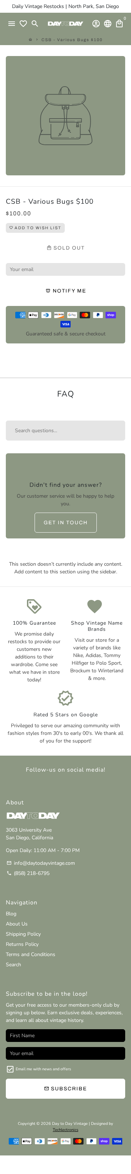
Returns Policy (22, 944)
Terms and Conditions (30, 954)
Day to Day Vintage (70, 1123)
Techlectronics (65, 1130)
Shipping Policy (23, 934)
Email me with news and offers (43, 1069)
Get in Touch (66, 522)
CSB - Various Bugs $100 (72, 39)
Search (13, 964)
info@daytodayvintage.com (41, 863)
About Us (17, 923)
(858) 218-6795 (28, 873)
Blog (11, 913)
